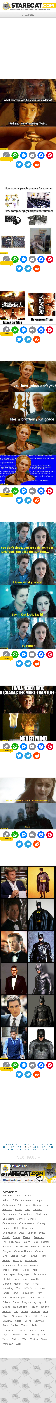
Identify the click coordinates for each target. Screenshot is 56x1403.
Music (43, 1288)
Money (35, 1283)
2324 (4, 1147)
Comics (32, 1219)
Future (46, 1246)
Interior (5, 1270)
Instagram (35, 1265)
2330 (51, 1147)
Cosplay (41, 1223)
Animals (28, 1195)
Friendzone (22, 1246)
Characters (8, 1219)
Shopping (17, 1316)
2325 (12, 1147)
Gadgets (6, 1251)
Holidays (17, 1260)
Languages (23, 1274)
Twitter (5, 1339)
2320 (26, 1144)
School (24, 1311)
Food (35, 1242)
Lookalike (35, 1279)
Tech (34, 1325)
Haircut (33, 1256)
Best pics (7, 1209)
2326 (20, 1147)
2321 (34, 1144)
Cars (27, 1209)
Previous (9, 1144)
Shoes (5, 1316)
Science (35, 1311)
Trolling (35, 1334)
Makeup (6, 1283)
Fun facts (35, 1246)
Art (19, 1205)
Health (43, 1256)
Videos (15, 1339)
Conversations (26, 1223)
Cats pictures (25, 1214)
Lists (16, 1279)
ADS (18, 1195)
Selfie (45, 1311)
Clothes (21, 1219)
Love (45, 1279)
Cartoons (37, 1209)
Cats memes (9, 1214)
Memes (18, 1283)
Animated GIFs (10, 1200)
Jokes (26, 1270)
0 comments (7, 158)
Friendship (7, 1246)
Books (18, 1209)
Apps (39, 1200)
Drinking (32, 1233)
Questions (44, 1302)
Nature (5, 1293)
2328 (36, 1147)
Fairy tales (14, 1242)
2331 (10, 1149)
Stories (14, 1325)
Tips (42, 1330)
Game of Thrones (23, 1251)
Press (16, 1302)
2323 (49, 1144)
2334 (34, 1149)
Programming (29, 1302)
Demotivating (9, 1233)
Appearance (27, 1200)
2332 (18, 1149)
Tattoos (25, 1325)
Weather (34, 1339)
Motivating (7, 1288)
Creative (6, 1228)
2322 (41, 1144)
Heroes (6, 1260)
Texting (32, 1330)
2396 (45, 1149)
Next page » (28, 1157)
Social (18, 1321)
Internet (16, 1270)
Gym (23, 1256)
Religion (34, 1307)
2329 (43, 1147)
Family (26, 1242)
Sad (16, 1311)
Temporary (7, 1330)
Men (27, 1283)
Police (41, 1297)
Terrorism (21, 1330)
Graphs (14, 1256)
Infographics (8, 1265)
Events (16, 1237)
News (15, 1293)
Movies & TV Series (26, 1288)
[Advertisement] (28, 47)
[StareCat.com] (28, 6)
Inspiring (22, 1265)
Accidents (7, 1195)
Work (18, 1344)
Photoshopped (17, 1297)
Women (45, 1339)
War (24, 1339)
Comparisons (9, 1223)
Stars (5, 1325)
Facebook (39, 1237)
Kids (35, 1270)
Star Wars (39, 1321)
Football (45, 1242)
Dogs (21, 1233)
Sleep (44, 1316)
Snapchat (7, 1321)
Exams (26, 1237)
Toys (4, 1334)
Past (4, 1297)
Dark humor (28, 1228)
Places (31, 1297)
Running (6, 1311)
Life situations (39, 1274)
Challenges (41, 1214)
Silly (36, 1316)
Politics (6, 1302)
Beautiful (37, 1205)
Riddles (45, 1307)
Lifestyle (6, 1279)
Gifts (4, 1256)
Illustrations (31, 1260)
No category (27, 1293)
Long (24, 1279)
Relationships (20, 1307)
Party (39, 1293)
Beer (47, 1205)
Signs (27, 1316)
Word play (7, 1344)
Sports (28, 1321)
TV (43, 1334)
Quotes (6, 1307)
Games (39, 1251)
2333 (26, 1149)
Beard (27, 1205)
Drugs (42, 1233)
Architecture (8, 1205)
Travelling (15, 1334)
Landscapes (8, 1274)
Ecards (6, 1237)
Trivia (26, 1334)
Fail (4, 1242)
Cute (16, 1228)
